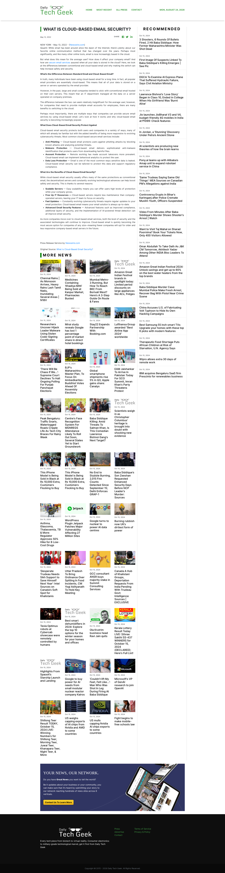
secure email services (59, 62)
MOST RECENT (104, 9)
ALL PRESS (121, 9)
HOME (89, 9)
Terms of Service (142, 828)
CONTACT (136, 9)
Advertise (119, 832)
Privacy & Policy (142, 832)
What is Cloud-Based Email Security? (75, 249)
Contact (118, 835)
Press (117, 828)
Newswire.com (77, 44)
